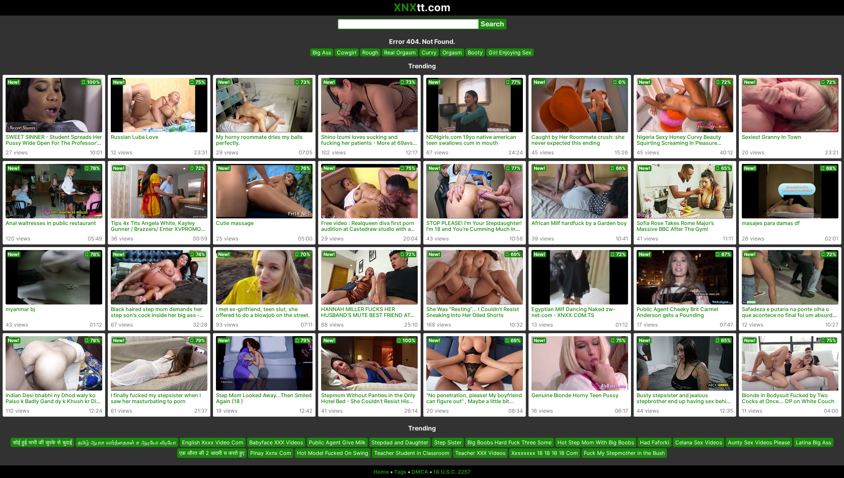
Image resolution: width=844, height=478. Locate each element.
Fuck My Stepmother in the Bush (624, 453)
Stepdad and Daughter (400, 442)
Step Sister (448, 442)
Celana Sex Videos (698, 442)
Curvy (429, 52)
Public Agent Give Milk (337, 442)
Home (381, 472)
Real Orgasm (400, 52)
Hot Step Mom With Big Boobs (596, 442)
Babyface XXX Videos (276, 442)
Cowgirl (346, 52)
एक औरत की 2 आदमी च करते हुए (211, 453)
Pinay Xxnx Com (270, 453)
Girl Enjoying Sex (510, 52)
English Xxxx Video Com (212, 442)
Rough (370, 52)
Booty (475, 52)
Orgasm (452, 52)
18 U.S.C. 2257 (452, 472)
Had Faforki (654, 442)
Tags (400, 472)
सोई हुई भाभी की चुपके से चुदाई (42, 442)
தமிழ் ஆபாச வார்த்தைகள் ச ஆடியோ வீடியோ (127, 442)
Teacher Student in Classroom (411, 453)
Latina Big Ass (813, 442)
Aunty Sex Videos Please (759, 442)
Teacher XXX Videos (480, 453)
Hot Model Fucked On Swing (332, 453)
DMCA (419, 472)
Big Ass (322, 52)
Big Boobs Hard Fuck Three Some (509, 442)
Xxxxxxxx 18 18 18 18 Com (544, 453)
